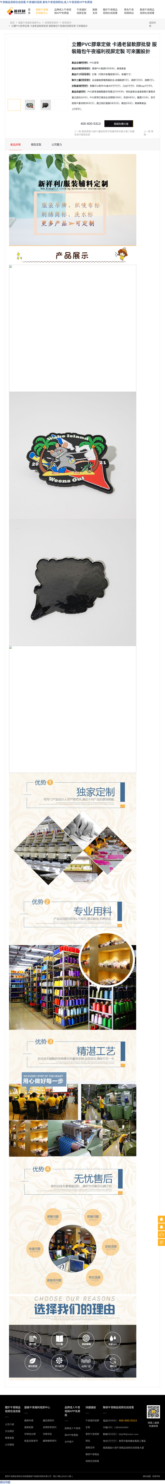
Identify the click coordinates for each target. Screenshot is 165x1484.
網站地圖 (147, 1476)
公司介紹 (9, 1424)
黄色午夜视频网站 (129, 11)
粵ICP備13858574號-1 (63, 1476)
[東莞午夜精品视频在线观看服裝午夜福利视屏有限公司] (16, 11)
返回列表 (152, 24)
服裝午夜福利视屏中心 (42, 11)
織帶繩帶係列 (49, 1440)
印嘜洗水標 (30, 1434)
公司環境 (9, 1444)
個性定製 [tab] (36, 144)
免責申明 (156, 1476)
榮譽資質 (9, 1438)
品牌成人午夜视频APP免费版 (62, 11)
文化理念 (9, 1431)
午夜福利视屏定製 (81, 11)
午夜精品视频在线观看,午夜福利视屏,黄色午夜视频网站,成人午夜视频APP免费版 (46, 2)
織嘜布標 (28, 1420)
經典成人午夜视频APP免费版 (72, 1431)
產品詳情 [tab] (15, 144)
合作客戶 (69, 1441)
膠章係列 (66, 22)
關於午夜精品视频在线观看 (110, 11)
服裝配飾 (28, 1427)
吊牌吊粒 (47, 1434)
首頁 (29, 11)
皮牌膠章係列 (51, 22)
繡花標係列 (48, 1420)
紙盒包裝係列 (31, 1440)
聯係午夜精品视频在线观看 (147, 11)
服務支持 (94, 11)
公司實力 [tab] (57, 144)
